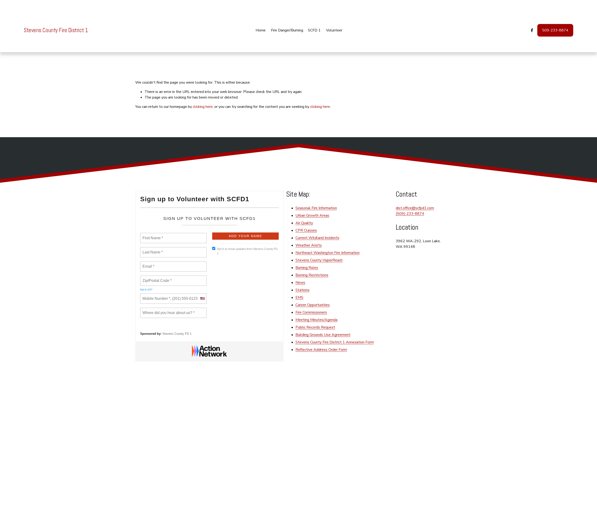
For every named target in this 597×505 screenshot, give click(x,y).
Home (261, 30)
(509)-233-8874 (410, 213)
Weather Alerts (308, 245)
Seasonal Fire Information (316, 208)
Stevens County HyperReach (319, 260)
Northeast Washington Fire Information (327, 252)
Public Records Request (315, 327)
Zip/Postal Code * (156, 277)
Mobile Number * (155, 295)
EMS (299, 297)
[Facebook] (532, 30)
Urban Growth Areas (312, 215)
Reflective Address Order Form (321, 349)
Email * (148, 263)
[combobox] (202, 298)
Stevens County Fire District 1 (56, 30)
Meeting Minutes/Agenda (316, 319)
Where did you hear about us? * (167, 310)
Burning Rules (306, 267)
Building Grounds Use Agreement (323, 334)
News (300, 282)
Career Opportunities (312, 304)
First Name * (152, 235)
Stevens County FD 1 (176, 333)
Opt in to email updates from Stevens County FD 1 (247, 251)
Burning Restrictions (311, 275)
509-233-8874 (555, 30)
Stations (302, 290)
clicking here (203, 106)
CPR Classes (306, 230)
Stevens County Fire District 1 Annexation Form (334, 342)
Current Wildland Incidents (317, 237)
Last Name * (151, 249)
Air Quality (304, 222)
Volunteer (334, 30)
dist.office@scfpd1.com (415, 208)
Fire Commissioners (311, 312)
